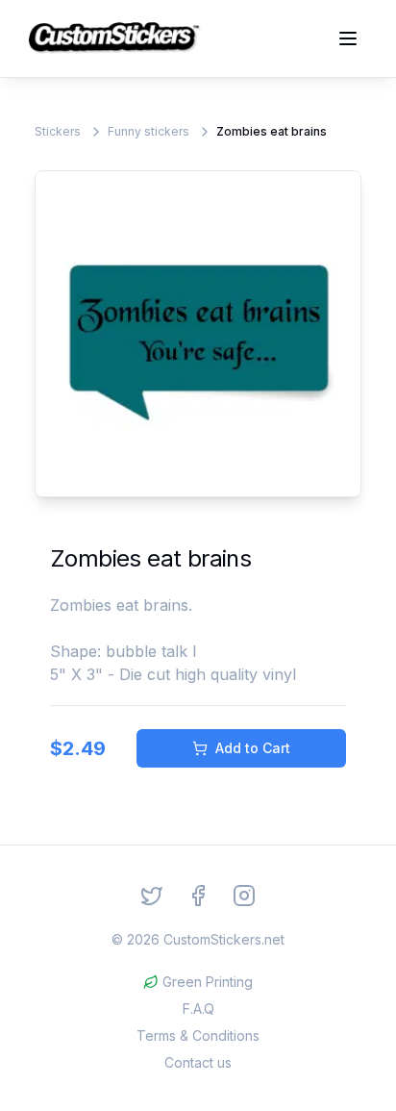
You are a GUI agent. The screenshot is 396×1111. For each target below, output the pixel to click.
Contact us (198, 1062)
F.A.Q (198, 1008)
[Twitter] (151, 895)
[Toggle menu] (348, 38)
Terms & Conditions (198, 1035)
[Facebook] (198, 895)
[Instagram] (244, 895)
